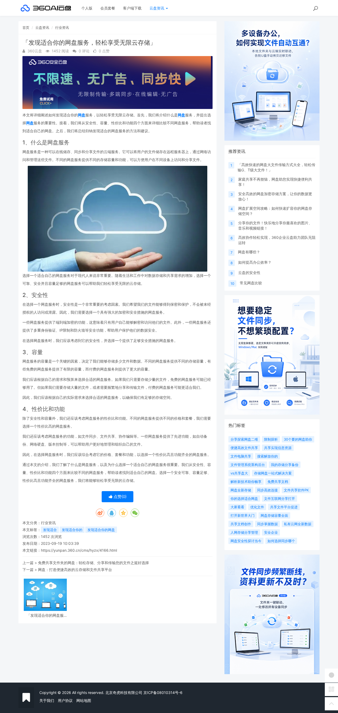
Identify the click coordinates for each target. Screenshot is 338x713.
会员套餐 (107, 8)
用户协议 (65, 700)
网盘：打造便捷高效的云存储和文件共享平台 (75, 569)
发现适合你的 (72, 530)
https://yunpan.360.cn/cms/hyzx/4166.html (79, 550)
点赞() (119, 496)
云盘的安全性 (249, 272)
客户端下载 (132, 8)
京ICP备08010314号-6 (162, 692)
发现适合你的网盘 (101, 530)
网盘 (81, 115)
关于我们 (46, 700)
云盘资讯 (157, 8)
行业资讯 (62, 27)
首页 (25, 27)
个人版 (86, 8)
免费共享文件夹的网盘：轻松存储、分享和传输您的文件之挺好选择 (93, 562)
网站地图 (83, 700)
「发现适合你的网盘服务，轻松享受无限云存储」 (45, 615)
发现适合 (50, 530)
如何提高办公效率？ (254, 262)
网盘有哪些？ (249, 252)
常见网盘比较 (251, 283)
